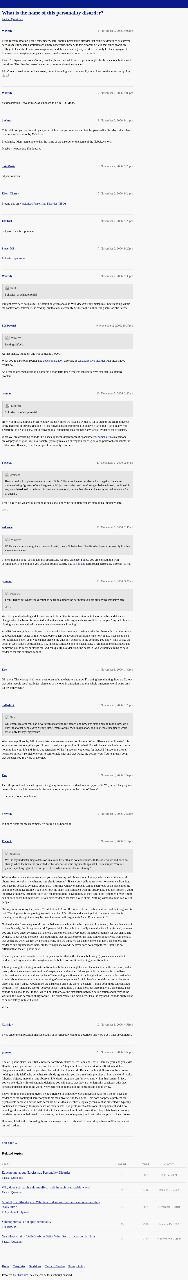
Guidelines (35, 1266)
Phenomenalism (102, 436)
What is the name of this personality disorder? (52, 13)
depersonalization (53, 360)
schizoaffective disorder (91, 360)
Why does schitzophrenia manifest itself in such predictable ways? (46, 1187)
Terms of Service (55, 1266)
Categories (19, 1266)
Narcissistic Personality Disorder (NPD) (42, 203)
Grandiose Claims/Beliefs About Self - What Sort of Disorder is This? (48, 1236)
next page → (9, 1142)
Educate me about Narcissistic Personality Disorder (36, 1172)
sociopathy (79, 563)
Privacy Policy (76, 1266)
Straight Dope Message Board (19, 3)
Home (5, 1266)
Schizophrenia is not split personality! (27, 1221)
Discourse (22, 1275)
